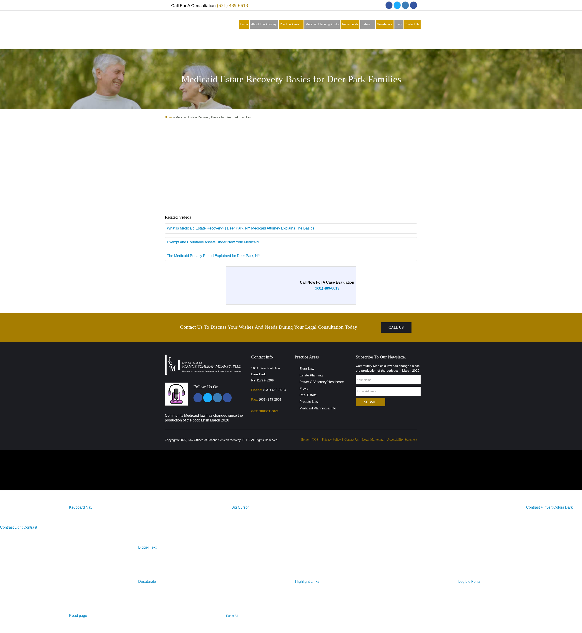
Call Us (396, 327)
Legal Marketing (373, 439)
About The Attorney (264, 24)
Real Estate (308, 395)
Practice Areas (289, 24)
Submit (370, 402)
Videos (366, 24)
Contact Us (412, 24)
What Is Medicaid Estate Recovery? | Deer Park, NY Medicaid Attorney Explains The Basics (240, 228)
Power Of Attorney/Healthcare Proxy (321, 385)
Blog (398, 24)
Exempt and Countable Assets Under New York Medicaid (213, 242)
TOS (315, 439)
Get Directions (265, 411)
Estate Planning (311, 375)
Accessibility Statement (402, 439)
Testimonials (350, 24)
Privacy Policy (331, 439)
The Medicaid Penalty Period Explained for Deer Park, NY (213, 256)
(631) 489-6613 (232, 5)
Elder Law (306, 369)
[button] (80, 507)
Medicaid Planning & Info (322, 24)
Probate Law (308, 402)
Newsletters (384, 24)
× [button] (1, 487)
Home (244, 24)
